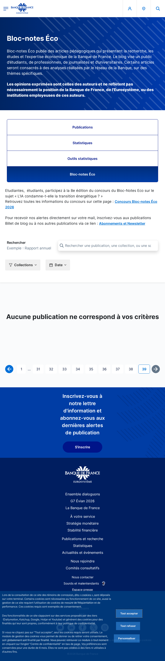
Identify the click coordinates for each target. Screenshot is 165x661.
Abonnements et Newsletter (122, 223)
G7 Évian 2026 (82, 501)
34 (79, 369)
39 (146, 369)
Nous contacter (82, 577)
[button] (158, 8)
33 (66, 369)
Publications (82, 127)
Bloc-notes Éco (82, 174)
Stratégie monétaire (82, 523)
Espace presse (82, 589)
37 (119, 369)
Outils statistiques (82, 158)
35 (93, 369)
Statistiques (82, 143)
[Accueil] (82, 475)
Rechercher (16, 242)
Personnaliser (126, 638)
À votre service (82, 516)
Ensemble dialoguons (82, 494)
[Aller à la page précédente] (9, 369)
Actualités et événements (82, 552)
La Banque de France (83, 508)
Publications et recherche (82, 539)
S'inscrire (82, 447)
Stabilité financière (82, 530)
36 (106, 369)
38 (132, 369)
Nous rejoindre (83, 561)
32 (53, 369)
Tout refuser (128, 625)
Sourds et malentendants (81, 583)
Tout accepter (129, 613)
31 (40, 369)
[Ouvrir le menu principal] (5, 8)
